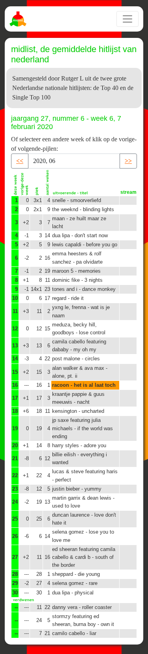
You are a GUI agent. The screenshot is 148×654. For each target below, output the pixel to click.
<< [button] (19, 160)
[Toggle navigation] (127, 19)
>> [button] (128, 160)
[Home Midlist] (18, 18)
